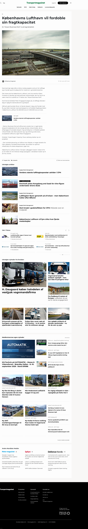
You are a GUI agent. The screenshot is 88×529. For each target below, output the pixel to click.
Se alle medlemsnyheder (63, 440)
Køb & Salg (32, 7)
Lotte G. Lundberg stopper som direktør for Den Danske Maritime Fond (34, 463)
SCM (25, 7)
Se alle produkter (22, 500)
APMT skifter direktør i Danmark (34, 468)
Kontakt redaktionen (48, 492)
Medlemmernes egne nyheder (13, 337)
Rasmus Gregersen (11, 81)
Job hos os (45, 497)
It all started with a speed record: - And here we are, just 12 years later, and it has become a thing (58, 456)
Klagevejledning (34, 498)
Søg (4, 3)
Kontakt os (45, 494)
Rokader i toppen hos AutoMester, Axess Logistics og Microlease (9, 456)
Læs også (16, 115)
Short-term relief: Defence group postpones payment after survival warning (57, 463)
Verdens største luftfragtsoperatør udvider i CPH (27, 119)
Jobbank (40, 7)
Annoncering (21, 497)
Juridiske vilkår (34, 496)
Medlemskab (21, 494)
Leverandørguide (50, 7)
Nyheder (19, 7)
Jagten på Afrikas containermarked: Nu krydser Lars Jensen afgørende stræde (35, 456)
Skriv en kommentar (63, 160)
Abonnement (21, 492)
